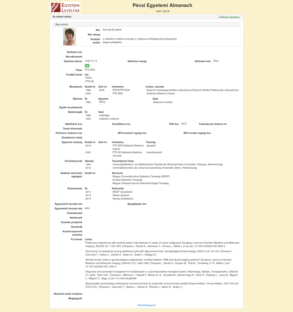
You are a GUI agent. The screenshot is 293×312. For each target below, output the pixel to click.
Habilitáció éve (73, 124)
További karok (74, 74)
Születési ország (137, 61)
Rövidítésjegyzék (147, 305)
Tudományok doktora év (213, 124)
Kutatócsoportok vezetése (72, 233)
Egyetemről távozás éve (68, 203)
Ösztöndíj (76, 226)
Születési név (74, 52)
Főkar (79, 70)
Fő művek (76, 239)
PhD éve (174, 124)
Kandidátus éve (121, 124)
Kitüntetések (74, 188)
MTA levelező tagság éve (132, 133)
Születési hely (203, 61)
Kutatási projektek (71, 222)
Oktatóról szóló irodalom (68, 293)
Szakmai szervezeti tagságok (71, 174)
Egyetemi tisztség (72, 142)
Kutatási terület (95, 40)
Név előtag (94, 34)
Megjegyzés (75, 298)
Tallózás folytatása (229, 17)
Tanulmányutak (73, 161)
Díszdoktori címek (72, 137)
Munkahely (76, 86)
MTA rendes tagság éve (197, 133)
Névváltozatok (74, 56)
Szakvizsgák (75, 112)
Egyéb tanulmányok (70, 107)
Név (98, 30)
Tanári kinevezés (72, 128)
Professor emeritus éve (69, 133)
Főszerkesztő (74, 213)
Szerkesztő (76, 217)
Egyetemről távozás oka (68, 208)
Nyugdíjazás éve (137, 203)
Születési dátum (73, 61)
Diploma (77, 98)
